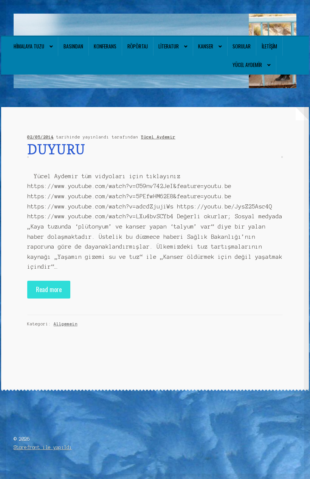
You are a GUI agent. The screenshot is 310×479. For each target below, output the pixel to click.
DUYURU (56, 149)
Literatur (168, 46)
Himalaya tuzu (29, 46)
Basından (73, 46)
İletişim (269, 46)
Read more (49, 289)
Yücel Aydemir (247, 64)
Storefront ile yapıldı (43, 447)
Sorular (241, 46)
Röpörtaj (137, 46)
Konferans (105, 46)
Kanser (205, 46)
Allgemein (66, 324)
